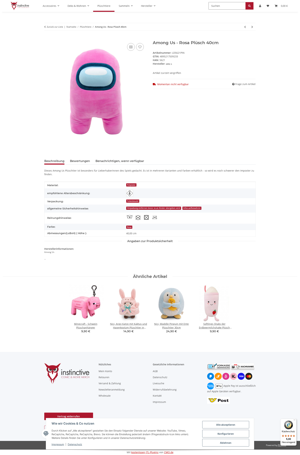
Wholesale (105, 395)
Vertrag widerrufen (68, 416)
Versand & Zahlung (110, 383)
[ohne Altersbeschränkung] (129, 193)
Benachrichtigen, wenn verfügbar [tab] (119, 161)
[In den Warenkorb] (47, 38)
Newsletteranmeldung (112, 389)
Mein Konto (105, 371)
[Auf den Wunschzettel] (140, 47)
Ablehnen (225, 442)
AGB (155, 371)
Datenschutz (75, 444)
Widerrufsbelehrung (165, 389)
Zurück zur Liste (55, 26)
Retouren (104, 377)
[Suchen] (249, 6)
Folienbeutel (132, 201)
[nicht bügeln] (154, 217)
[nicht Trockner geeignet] (146, 217)
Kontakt (157, 395)
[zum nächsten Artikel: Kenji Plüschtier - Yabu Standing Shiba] (252, 27)
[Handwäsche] (129, 217)
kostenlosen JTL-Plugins (145, 452)
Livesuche (158, 383)
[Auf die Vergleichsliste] (131, 47)
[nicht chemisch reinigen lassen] (138, 217)
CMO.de (168, 452)
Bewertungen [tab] (80, 161)
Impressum (58, 444)
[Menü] (294, 421)
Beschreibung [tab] (54, 161)
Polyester (131, 185)
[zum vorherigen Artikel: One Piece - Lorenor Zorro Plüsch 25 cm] (245, 27)
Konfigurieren (226, 433)
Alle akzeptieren (225, 424)
